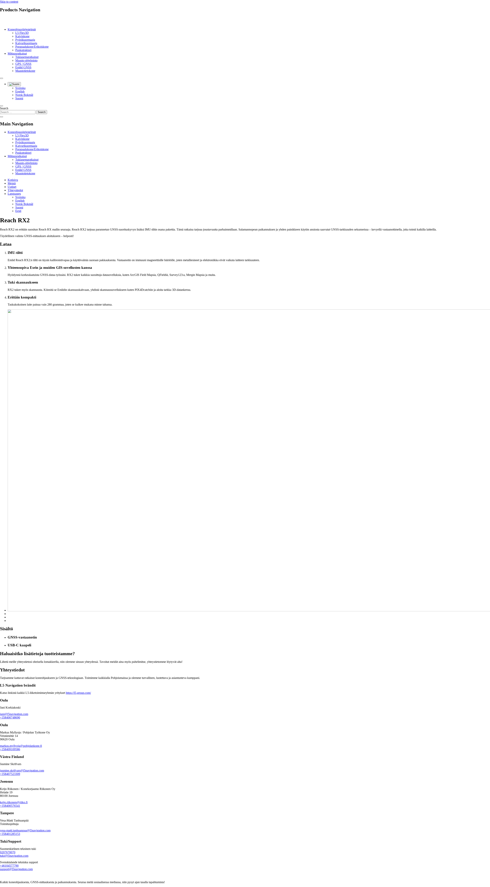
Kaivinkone (22, 36)
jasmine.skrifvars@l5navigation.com (22, 770)
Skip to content (9, 1)
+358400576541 (10, 805)
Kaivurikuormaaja (26, 43)
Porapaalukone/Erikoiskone (32, 46)
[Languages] (14, 84)
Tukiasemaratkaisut (26, 57)
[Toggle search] (1, 78)
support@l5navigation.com (16, 869)
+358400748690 (10, 717)
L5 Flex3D (22, 32)
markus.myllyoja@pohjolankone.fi (21, 745)
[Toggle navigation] (1, 105)
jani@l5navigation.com (14, 714)
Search (4, 108)
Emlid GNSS (23, 67)
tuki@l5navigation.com (14, 855)
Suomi (19, 98)
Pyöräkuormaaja (25, 39)
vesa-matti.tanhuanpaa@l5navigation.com (25, 830)
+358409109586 (10, 749)
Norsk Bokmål (24, 94)
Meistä (12, 183)
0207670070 (7, 852)
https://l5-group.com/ (78, 692)
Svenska (20, 88)
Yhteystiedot (15, 190)
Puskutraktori (23, 50)
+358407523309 (10, 774)
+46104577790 (9, 865)
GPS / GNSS (23, 63)
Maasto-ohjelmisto (26, 60)
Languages (14, 193)
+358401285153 (10, 833)
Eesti (18, 211)
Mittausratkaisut (17, 53)
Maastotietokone (25, 70)
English (19, 91)
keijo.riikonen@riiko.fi (14, 802)
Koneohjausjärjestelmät (22, 29)
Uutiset (12, 186)
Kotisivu (13, 179)
